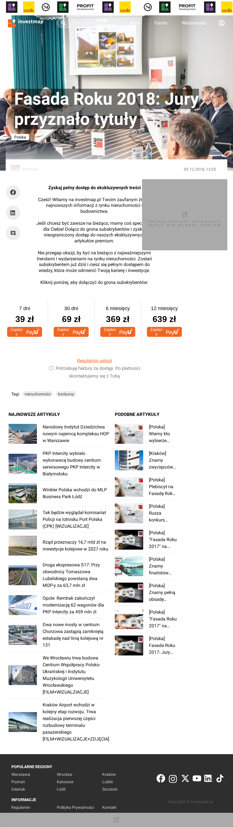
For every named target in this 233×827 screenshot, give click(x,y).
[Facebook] (161, 779)
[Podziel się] (14, 192)
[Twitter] (185, 779)
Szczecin (110, 789)
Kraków (109, 774)
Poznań (18, 781)
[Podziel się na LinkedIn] (13, 212)
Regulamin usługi (94, 360)
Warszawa (20, 774)
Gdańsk (18, 789)
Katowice (65, 781)
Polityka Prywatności (75, 807)
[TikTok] (220, 779)
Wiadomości (194, 23)
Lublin (107, 781)
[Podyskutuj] (14, 233)
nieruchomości (38, 394)
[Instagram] (173, 779)
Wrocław (64, 774)
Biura (135, 23)
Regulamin (20, 807)
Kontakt (109, 807)
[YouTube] (197, 779)
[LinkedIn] (208, 779)
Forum (160, 23)
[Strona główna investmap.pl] (25, 22)
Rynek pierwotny (105, 22)
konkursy (66, 394)
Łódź (61, 789)
